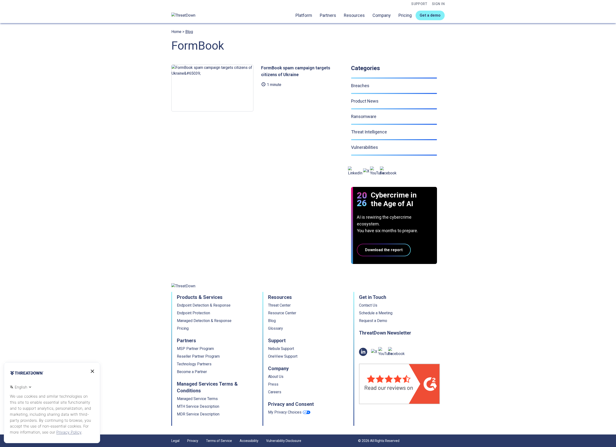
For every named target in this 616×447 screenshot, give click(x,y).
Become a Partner (192, 371)
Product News (365, 101)
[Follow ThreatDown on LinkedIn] (355, 171)
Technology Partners (194, 364)
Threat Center (279, 305)
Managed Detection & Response (204, 320)
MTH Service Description (198, 406)
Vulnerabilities (364, 147)
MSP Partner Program (195, 348)
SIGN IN (438, 4)
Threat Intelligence (369, 131)
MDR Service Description (198, 414)
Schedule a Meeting (375, 313)
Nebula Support (281, 348)
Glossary (275, 328)
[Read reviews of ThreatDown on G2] (399, 384)
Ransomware (363, 116)
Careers (274, 392)
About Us (275, 376)
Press (273, 384)
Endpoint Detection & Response (204, 305)
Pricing (405, 15)
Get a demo (430, 15)
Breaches (360, 85)
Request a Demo (373, 320)
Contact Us (368, 305)
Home (176, 31)
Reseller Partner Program (198, 356)
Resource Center (282, 313)
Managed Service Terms (197, 398)
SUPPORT (419, 4)
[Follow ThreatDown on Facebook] (388, 171)
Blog (189, 31)
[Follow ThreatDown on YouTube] (377, 171)
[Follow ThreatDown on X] (366, 171)
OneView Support (282, 356)
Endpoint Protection (193, 313)
